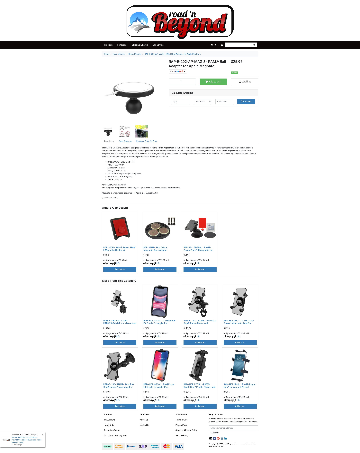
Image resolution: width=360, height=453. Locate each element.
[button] (244, 82)
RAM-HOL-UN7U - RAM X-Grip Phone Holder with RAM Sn (239, 322)
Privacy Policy (182, 425)
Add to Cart (214, 81)
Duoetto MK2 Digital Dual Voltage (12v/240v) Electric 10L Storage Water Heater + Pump (26, 439)
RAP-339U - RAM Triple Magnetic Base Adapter (155, 248)
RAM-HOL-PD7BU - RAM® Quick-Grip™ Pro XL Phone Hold (199, 385)
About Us (144, 420)
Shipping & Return (140, 45)
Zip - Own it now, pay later (115, 435)
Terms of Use (181, 420)
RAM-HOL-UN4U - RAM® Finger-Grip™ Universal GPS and (240, 385)
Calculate (247, 101)
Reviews (140, 141)
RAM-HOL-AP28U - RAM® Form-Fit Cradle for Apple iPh (159, 322)
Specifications (125, 141)
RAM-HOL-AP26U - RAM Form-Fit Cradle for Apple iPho (159, 385)
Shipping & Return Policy (186, 430)
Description (109, 141)
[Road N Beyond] (180, 22)
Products (108, 45)
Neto (254, 444)
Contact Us (122, 45)
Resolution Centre (112, 430)
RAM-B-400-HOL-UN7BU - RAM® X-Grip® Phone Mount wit (119, 322)
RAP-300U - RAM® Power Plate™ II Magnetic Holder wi (119, 248)
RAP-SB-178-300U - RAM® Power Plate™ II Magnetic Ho (198, 248)
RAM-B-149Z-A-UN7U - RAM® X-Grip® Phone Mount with (200, 322)
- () (215, 45)
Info (118, 263)
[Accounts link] (222, 45)
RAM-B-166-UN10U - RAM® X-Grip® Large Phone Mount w (118, 385)
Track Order (109, 425)
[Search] (254, 44)
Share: (172, 71)
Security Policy (182, 435)
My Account (109, 420)
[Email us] (210, 438)
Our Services (159, 45)
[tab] (109, 141)
